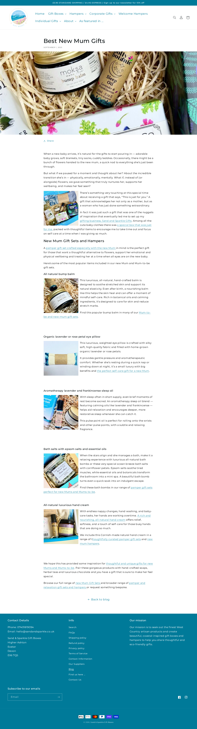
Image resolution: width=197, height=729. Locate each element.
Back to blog (100, 599)
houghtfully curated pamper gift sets (116, 539)
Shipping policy (77, 638)
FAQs (72, 632)
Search (73, 627)
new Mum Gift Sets (88, 583)
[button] (57, 14)
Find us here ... (77, 674)
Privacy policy (77, 648)
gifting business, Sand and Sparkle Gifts (106, 220)
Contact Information (80, 659)
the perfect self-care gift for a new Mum (123, 370)
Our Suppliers (77, 664)
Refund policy (77, 643)
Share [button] (50, 141)
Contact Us (75, 679)
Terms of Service (78, 653)
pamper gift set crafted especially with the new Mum (81, 248)
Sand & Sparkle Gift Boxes (102, 722)
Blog (71, 669)
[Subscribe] (58, 696)
